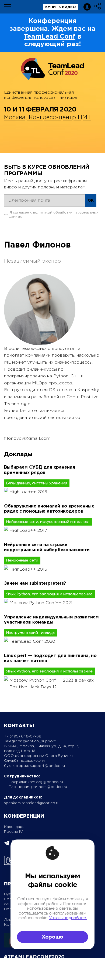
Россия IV (13, 831)
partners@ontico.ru (49, 786)
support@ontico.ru (47, 765)
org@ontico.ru (49, 782)
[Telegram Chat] (6, 844)
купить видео (60, 7)
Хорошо (52, 937)
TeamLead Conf (49, 37)
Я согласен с (53, 214)
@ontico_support (39, 741)
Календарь (14, 826)
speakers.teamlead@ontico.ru (32, 803)
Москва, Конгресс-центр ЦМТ (47, 117)
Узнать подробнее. (68, 917)
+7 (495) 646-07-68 (22, 736)
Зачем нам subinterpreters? (35, 583)
